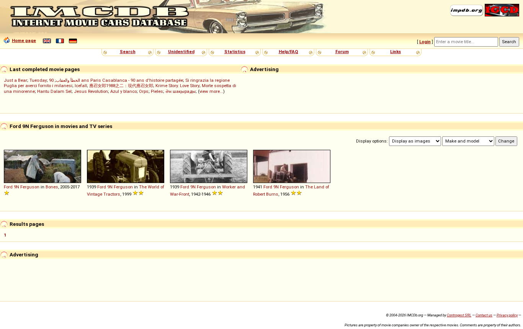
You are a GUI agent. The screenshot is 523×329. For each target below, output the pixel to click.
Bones (52, 187)
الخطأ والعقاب (68, 80)
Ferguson (29, 187)
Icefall (81, 85)
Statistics (234, 51)
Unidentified (181, 51)
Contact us (484, 315)
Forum (342, 51)
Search (128, 51)
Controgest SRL (459, 315)
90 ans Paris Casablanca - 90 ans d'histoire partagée (116, 80)
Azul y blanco (123, 91)
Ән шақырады (180, 91)
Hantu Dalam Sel (54, 91)
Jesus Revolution (91, 91)
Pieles (157, 91)
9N (16, 187)
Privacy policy (507, 315)
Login (425, 41)
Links (395, 51)
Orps (144, 91)
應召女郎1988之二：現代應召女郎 (121, 85)
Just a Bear (15, 80)
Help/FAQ (288, 51)
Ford (8, 187)
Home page (24, 40)
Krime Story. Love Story (177, 85)
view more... (211, 91)
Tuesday (38, 80)
